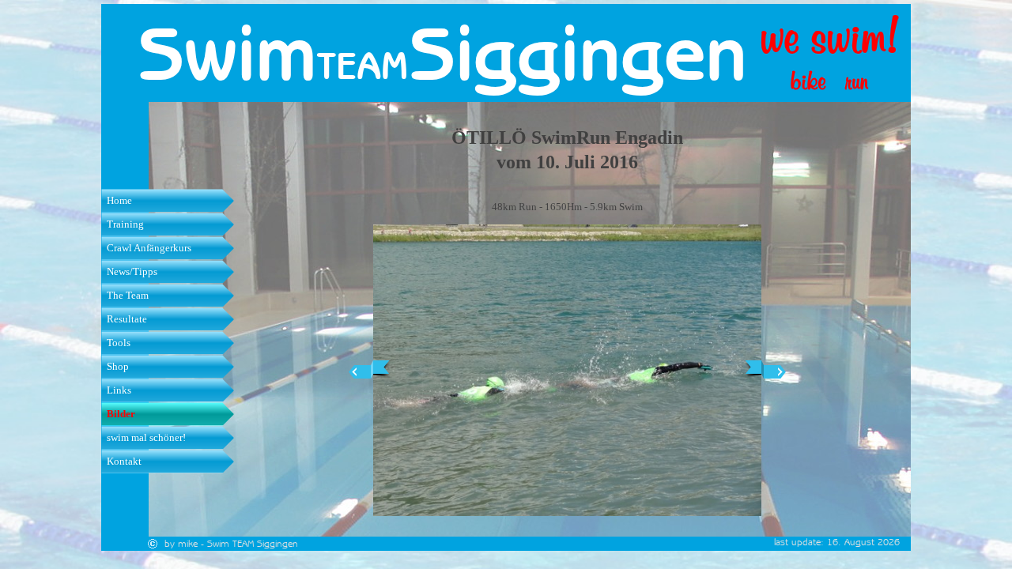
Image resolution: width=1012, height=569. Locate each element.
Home (119, 200)
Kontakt (124, 461)
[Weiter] (765, 369)
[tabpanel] (376, 65)
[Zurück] (369, 369)
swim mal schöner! (146, 437)
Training (125, 224)
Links (119, 390)
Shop (118, 366)
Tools (118, 343)
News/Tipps (132, 271)
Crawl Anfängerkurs (149, 248)
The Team (128, 295)
